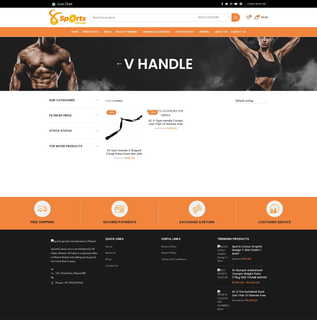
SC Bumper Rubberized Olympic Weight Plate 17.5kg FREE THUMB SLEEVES (249, 274)
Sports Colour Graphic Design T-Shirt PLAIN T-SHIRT (247, 250)
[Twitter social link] (226, 3)
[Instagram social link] (231, 3)
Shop (108, 259)
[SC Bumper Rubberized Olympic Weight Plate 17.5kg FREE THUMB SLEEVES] (223, 276)
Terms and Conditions (174, 259)
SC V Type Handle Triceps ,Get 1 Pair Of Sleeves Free (166, 122)
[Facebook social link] (222, 3)
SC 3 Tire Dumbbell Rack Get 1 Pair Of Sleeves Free (249, 293)
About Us (110, 252)
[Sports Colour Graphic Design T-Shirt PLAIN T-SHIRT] (223, 254)
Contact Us (111, 265)
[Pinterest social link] (240, 3)
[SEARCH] (236, 17)
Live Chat (64, 4)
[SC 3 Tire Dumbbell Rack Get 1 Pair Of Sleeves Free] (223, 300)
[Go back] (119, 64)
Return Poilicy (168, 252)
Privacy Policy (168, 246)
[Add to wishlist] (140, 123)
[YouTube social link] (235, 3)
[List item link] (74, 283)
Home (108, 101)
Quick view (140, 115)
